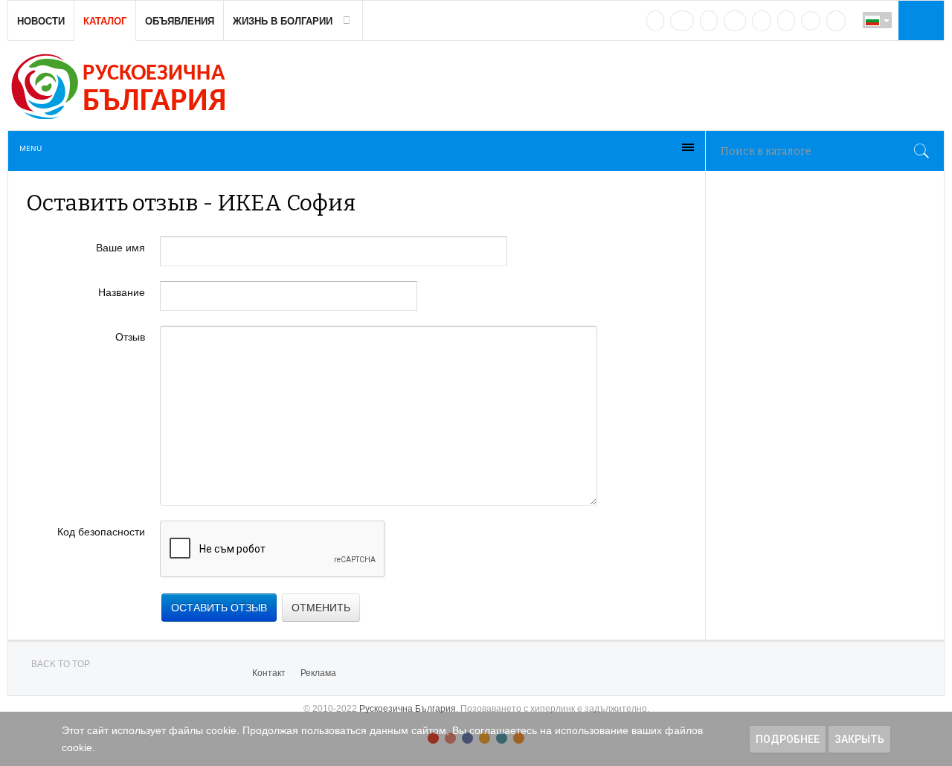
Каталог (104, 21)
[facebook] (682, 21)
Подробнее (788, 739)
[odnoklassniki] (735, 21)
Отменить (321, 608)
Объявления (179, 21)
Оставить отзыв (219, 608)
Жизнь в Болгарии (282, 21)
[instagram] (761, 21)
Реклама (318, 673)
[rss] (836, 21)
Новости (41, 21)
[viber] (810, 21)
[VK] (655, 21)
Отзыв (130, 337)
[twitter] (709, 21)
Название (121, 292)
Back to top (60, 664)
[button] (919, 20)
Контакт (269, 673)
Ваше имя (120, 248)
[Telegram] (786, 21)
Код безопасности (101, 532)
